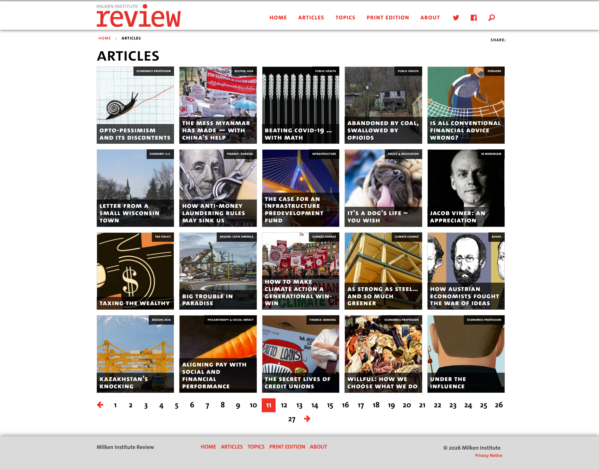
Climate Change (324, 237)
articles (311, 17)
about (430, 17)
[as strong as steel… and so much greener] (383, 270)
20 (407, 405)
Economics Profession (154, 71)
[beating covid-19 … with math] (300, 105)
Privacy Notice (488, 456)
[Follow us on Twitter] (455, 18)
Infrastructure (324, 154)
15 (330, 405)
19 (391, 405)
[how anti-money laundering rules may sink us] (218, 188)
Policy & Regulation (403, 154)
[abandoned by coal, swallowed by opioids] (383, 105)
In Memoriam (491, 154)
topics (346, 17)
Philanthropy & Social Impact (230, 320)
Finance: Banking (240, 154)
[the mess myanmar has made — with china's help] (218, 105)
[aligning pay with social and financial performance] (218, 353)
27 (292, 419)
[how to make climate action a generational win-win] (300, 270)
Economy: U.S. (160, 154)
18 (376, 405)
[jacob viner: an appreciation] (466, 188)
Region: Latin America (236, 237)
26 (499, 405)
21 (422, 405)
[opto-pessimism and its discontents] (135, 105)
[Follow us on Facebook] (472, 18)
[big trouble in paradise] (218, 270)
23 (453, 405)
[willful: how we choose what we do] (383, 353)
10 (253, 405)
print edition (388, 17)
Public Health (325, 71)
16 (345, 405)
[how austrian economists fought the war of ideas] (466, 270)
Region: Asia (244, 71)
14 (314, 405)
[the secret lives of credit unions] (300, 353)
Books (496, 237)
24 (468, 405)
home (278, 17)
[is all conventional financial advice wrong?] (466, 105)
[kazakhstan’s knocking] (135, 353)
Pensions (494, 71)
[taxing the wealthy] (135, 270)
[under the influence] (466, 353)
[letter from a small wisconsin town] (135, 188)
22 (437, 405)
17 (361, 405)
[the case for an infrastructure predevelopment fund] (300, 188)
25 (483, 405)
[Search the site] (491, 18)
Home (104, 38)
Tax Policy (163, 237)
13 (299, 405)
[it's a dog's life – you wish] (383, 188)
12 (284, 405)
